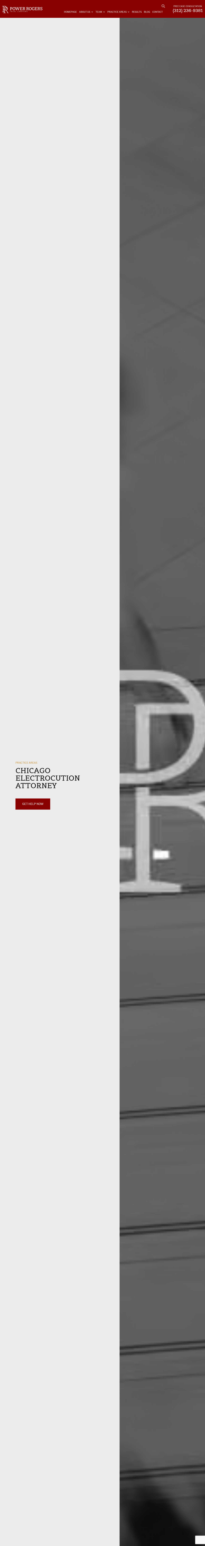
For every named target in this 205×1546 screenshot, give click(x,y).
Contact (157, 12)
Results (137, 12)
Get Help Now (33, 804)
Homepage (70, 12)
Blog (147, 12)
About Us (84, 12)
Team (99, 12)
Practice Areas (117, 12)
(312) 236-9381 (188, 10)
